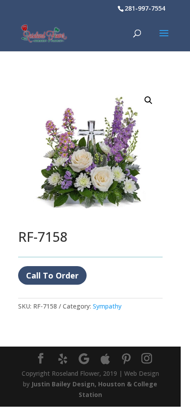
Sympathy (107, 306)
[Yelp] (63, 359)
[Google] (84, 359)
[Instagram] (146, 358)
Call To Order (52, 275)
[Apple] (105, 359)
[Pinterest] (126, 359)
